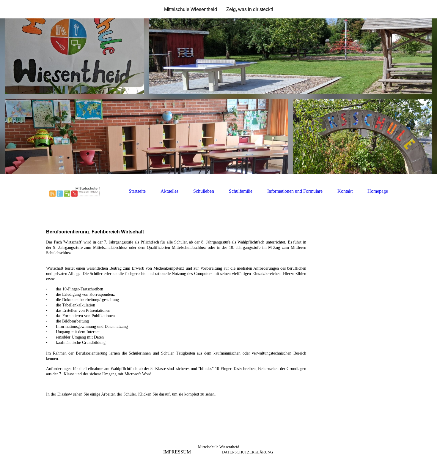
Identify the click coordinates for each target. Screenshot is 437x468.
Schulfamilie (240, 191)
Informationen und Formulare (295, 191)
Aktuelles (169, 191)
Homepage (377, 191)
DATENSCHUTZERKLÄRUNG (247, 452)
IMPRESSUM (177, 451)
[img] (218, 96)
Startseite (137, 191)
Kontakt (345, 191)
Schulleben (203, 191)
